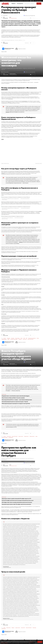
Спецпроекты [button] (20, 3)
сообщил (39, 211)
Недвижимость (4, 628)
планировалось (24, 101)
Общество (13, 627)
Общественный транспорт (32, 338)
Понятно (39, 641)
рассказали (10, 259)
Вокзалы (38, 338)
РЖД (24, 338)
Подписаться (21, 0)
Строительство (26, 436)
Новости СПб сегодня (30, 339)
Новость (4, 338)
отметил (7, 112)
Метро (8, 339)
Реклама (32, 3)
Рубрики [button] (14, 3)
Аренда (4, 627)
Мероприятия (27, 3)
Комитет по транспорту (13, 339)
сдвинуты (9, 102)
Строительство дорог (4, 437)
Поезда (21, 338)
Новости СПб (24, 339)
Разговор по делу (8, 627)
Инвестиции (34, 627)
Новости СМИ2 (4, 51)
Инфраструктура (4, 339)
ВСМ (26, 338)
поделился (21, 242)
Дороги (36, 436)
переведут (3, 173)
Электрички (8, 338)
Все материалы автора (13, 18)
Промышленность (32, 436)
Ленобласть (20, 339)
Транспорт (12, 338)
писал (8, 405)
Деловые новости (21, 436)
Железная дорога (17, 338)
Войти (39, 3)
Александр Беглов (11, 437)
